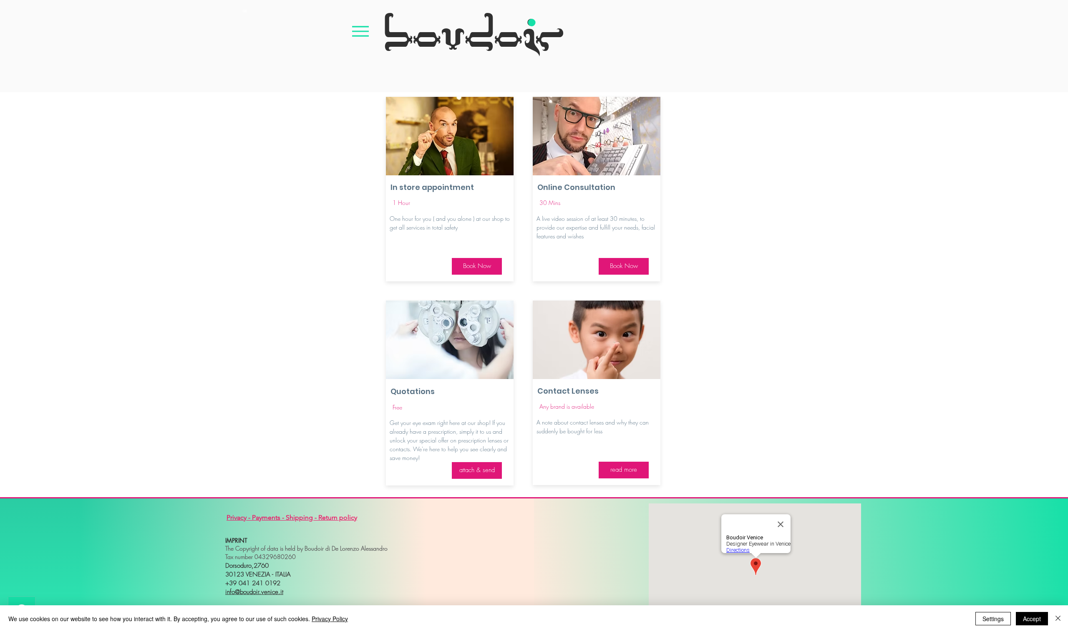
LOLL (245, 10)
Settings (993, 618)
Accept (1032, 618)
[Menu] (360, 31)
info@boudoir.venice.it (254, 592)
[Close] (1058, 618)
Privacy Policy (330, 618)
